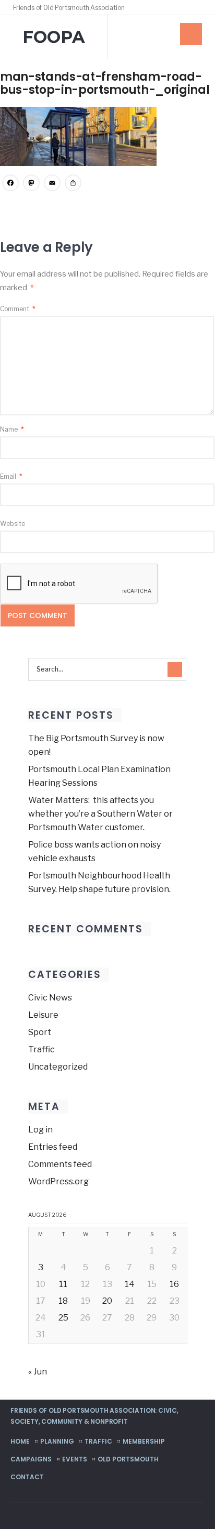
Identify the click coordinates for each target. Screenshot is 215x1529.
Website (12, 523)
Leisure (43, 1015)
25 (63, 1318)
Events (74, 1459)
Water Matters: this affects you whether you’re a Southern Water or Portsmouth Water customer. (100, 813)
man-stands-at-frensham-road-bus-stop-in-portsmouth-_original (104, 83)
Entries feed (52, 1147)
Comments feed (60, 1164)
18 (63, 1301)
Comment (17, 309)
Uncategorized (58, 1067)
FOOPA (53, 37)
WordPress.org (58, 1181)
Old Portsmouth (128, 1459)
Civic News (50, 998)
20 (107, 1301)
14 (130, 1284)
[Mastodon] (31, 184)
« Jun (37, 1372)
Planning (57, 1441)
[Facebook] (184, 7)
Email (11, 476)
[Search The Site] (199, 7)
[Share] (73, 184)
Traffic (41, 1049)
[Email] (52, 184)
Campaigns (31, 1459)
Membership (144, 1441)
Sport (39, 1032)
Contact (27, 1476)
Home (20, 1441)
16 (174, 1284)
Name (12, 429)
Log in (40, 1130)
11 (63, 1284)
